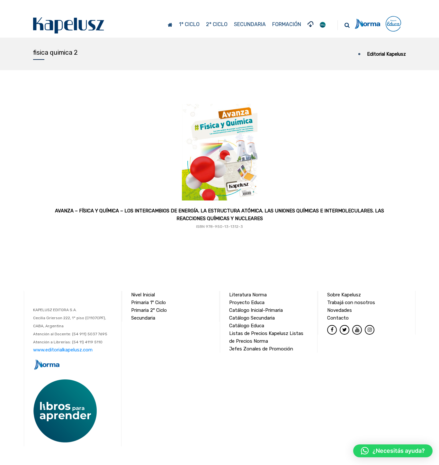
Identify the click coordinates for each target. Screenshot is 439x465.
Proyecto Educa (246, 302)
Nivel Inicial (143, 295)
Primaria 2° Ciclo (149, 310)
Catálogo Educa (246, 326)
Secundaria (143, 318)
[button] (393, 450)
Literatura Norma (248, 295)
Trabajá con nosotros (351, 302)
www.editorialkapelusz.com (63, 350)
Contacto (338, 318)
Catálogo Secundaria (252, 318)
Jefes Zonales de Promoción (261, 349)
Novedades (339, 310)
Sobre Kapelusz (344, 295)
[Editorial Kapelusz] (68, 25)
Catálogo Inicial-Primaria (256, 310)
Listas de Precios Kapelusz (258, 333)
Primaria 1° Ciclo (148, 302)
